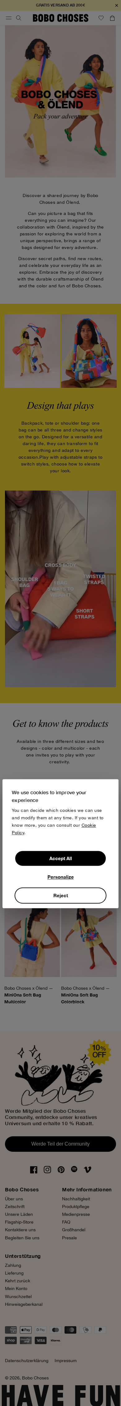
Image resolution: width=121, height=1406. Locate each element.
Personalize (60, 877)
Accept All (60, 858)
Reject (60, 895)
